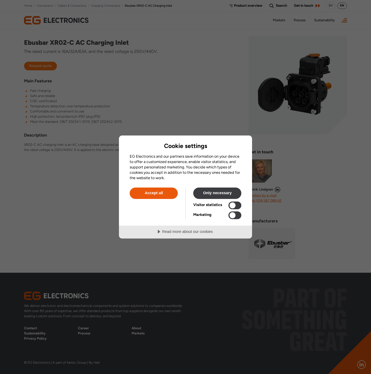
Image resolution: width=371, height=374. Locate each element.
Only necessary (217, 193)
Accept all (154, 193)
